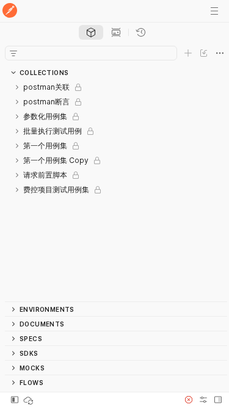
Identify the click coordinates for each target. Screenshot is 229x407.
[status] (29, 400)
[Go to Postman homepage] (9, 11)
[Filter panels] (13, 53)
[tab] (91, 32)
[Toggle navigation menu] (214, 11)
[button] (188, 399)
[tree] (116, 190)
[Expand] (17, 87)
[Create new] (188, 53)
